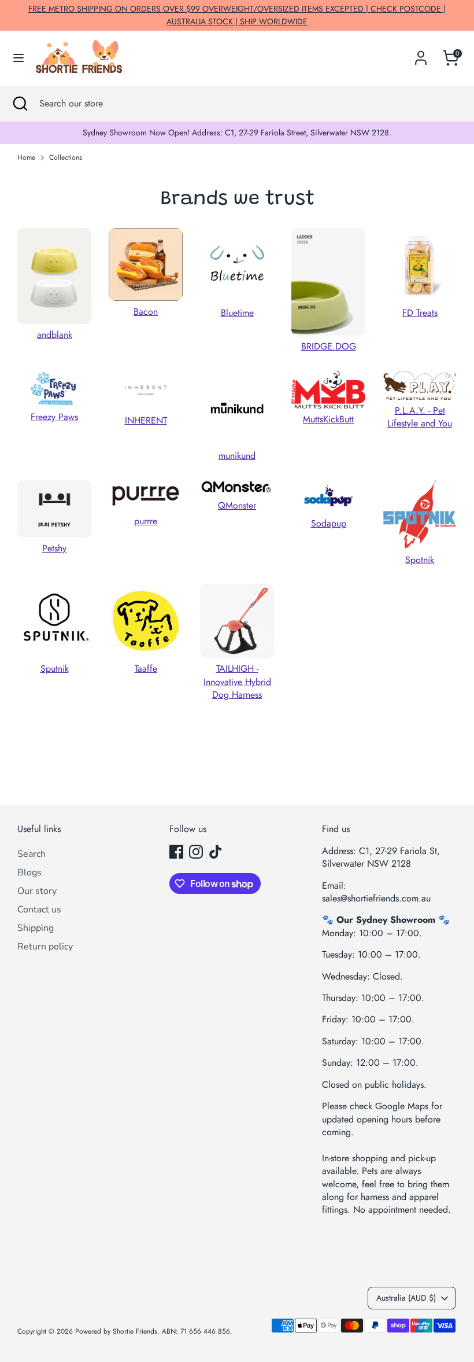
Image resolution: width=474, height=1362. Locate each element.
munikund (237, 455)
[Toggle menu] (18, 57)
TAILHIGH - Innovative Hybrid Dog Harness (237, 681)
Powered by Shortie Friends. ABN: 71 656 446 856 (152, 1331)
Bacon (146, 311)
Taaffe (146, 668)
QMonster (237, 505)
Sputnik (54, 668)
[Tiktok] (216, 852)
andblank (54, 334)
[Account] (420, 52)
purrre (145, 521)
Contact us (39, 909)
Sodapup (328, 523)
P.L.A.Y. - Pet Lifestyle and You (419, 417)
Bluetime (237, 312)
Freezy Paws (54, 417)
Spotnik (419, 559)
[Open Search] (20, 103)
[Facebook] (176, 852)
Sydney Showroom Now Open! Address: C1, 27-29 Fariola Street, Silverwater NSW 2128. (237, 132)
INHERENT (146, 420)
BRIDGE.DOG (328, 346)
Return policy (45, 946)
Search (31, 854)
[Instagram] (196, 852)
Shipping (35, 928)
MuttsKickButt (328, 419)
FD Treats (420, 312)
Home (26, 158)
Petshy (54, 548)
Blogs (29, 872)
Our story (37, 891)
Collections (65, 158)
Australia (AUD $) (406, 1298)
